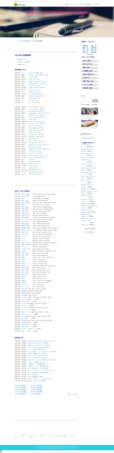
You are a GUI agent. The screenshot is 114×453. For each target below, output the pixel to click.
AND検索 (86, 104)
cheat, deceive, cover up (37, 157)
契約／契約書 (26, 202)
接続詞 (86, 46)
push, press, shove (35, 132)
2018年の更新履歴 (20, 394)
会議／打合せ (26, 215)
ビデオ (24, 303)
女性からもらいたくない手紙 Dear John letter (42, 360)
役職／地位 (25, 211)
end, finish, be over (35, 151)
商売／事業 (25, 200)
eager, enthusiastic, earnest (38, 81)
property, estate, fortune (36, 96)
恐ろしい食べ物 (32, 374)
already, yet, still (88, 163)
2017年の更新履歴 (36, 385)
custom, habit (33, 77)
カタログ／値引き (27, 328)
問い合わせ (25, 326)
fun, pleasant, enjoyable (36, 111)
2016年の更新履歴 (36, 387)
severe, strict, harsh (35, 126)
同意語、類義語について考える (37, 353)
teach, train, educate (35, 153)
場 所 (86, 52)
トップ (17, 41)
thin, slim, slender (34, 161)
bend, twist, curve (34, 163)
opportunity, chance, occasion (38, 144)
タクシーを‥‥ (26, 284)
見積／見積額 (26, 194)
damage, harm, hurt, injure (37, 142)
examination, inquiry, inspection (39, 113)
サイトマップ (71, 437)
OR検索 (94, 104)
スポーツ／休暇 (26, 297)
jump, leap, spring (34, 98)
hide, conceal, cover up (36, 140)
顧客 (23, 204)
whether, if (86, 189)
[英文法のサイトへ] (89, 123)
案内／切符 (25, 272)
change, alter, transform (36, 134)
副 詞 (94, 46)
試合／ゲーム (26, 312)
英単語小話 (21, 64)
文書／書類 (25, 223)
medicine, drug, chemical (37, 115)
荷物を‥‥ (25, 280)
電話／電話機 (26, 244)
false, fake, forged (35, 85)
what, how (32, 73)
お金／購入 (25, 324)
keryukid (46, 446)
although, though (88, 172)
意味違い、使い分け (70, 4)
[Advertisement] (46, 48)
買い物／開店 (26, 320)
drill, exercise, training (36, 117)
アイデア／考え (26, 219)
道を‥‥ (24, 278)
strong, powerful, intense (37, 83)
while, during (33, 165)
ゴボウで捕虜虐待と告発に (35, 376)
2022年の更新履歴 (20, 385)
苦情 (23, 198)
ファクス (24, 246)
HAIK (75, 448)
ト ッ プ (17, 435)
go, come (86, 203)
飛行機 (24, 291)
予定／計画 (25, 301)
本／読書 (24, 316)
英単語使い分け (23, 59)
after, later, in (87, 195)
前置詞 (94, 52)
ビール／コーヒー (42, 437)
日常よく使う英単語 (85, 4)
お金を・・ (25, 251)
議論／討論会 (26, 225)
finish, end (32, 119)
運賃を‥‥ (25, 276)
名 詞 (86, 50)
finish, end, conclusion (36, 130)
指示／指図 (25, 217)
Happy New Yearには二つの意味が (38, 343)
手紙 (23, 259)
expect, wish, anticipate (36, 121)
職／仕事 (24, 221)
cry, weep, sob (33, 100)
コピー (24, 236)
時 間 (94, 50)
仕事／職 (24, 234)
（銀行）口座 (26, 249)
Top (61, 4)
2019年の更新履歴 (20, 391)
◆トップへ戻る (73, 394)
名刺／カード (26, 263)
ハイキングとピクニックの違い (37, 357)
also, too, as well (88, 153)
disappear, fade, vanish (36, 136)
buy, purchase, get (35, 147)
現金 (23, 331)
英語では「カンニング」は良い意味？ (39, 345)
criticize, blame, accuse (36, 107)
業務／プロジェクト (28, 230)
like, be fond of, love (36, 170)
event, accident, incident (37, 87)
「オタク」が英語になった (36, 362)
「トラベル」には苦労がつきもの (38, 355)
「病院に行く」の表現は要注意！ (37, 364)
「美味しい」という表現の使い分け (38, 366)
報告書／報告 (26, 228)
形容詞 (94, 48)
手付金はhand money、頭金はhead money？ (42, 341)
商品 (50, 437)
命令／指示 (25, 232)
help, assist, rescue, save (37, 155)
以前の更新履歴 (25, 41)
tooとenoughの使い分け (36, 94)
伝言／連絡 (25, 253)
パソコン (24, 238)
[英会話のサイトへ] (89, 111)
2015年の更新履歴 (36, 389)
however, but (33, 168)
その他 (95, 4)
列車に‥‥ (25, 282)
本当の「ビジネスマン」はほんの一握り (39, 378)
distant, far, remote (35, 91)
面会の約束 (25, 207)
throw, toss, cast (34, 89)
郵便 (23, 257)
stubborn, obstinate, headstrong (39, 149)
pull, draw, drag (34, 102)
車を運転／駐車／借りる (29, 295)
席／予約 (24, 289)
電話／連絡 (25, 267)
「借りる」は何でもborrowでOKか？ (38, 347)
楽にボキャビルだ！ (20, 437)
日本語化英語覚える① (88, 138)
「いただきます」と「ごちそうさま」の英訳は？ (42, 351)
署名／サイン (26, 242)
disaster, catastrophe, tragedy (38, 75)
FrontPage (86, 145)
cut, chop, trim (33, 138)
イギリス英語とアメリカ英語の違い (38, 368)
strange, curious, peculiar (37, 123)
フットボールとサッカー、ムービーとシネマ (41, 370)
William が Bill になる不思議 (36, 381)
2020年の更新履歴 (20, 389)
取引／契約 (25, 196)
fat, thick (31, 159)
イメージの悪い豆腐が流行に (36, 349)
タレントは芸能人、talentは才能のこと (39, 372)
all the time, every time (36, 172)
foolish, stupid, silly (35, 174)
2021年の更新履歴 (20, 387)
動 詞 (86, 48)
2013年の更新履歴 (36, 391)
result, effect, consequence (38, 109)
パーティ (24, 307)
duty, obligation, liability (36, 128)
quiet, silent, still (34, 79)
